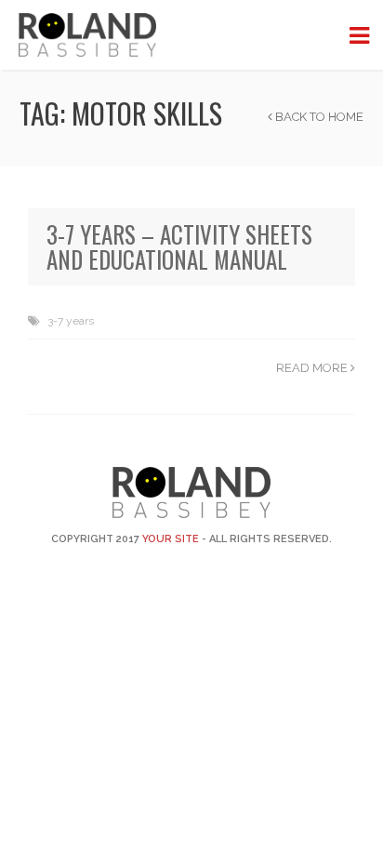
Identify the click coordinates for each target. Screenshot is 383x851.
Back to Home (317, 117)
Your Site (170, 539)
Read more (313, 368)
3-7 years (70, 320)
